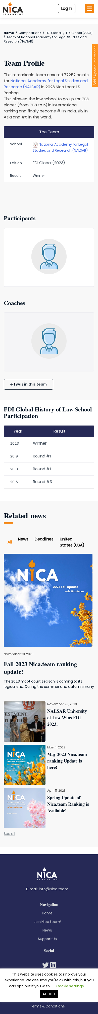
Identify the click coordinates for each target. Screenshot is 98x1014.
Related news (25, 515)
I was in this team (30, 384)
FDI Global (54, 33)
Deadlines (44, 539)
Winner (40, 443)
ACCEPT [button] (49, 994)
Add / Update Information (95, 66)
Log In (66, 8)
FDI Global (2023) (79, 33)
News (23, 539)
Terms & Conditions (47, 1006)
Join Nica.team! (47, 921)
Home (9, 33)
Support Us (47, 938)
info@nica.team (53, 889)
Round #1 (42, 456)
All (10, 542)
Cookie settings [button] (70, 986)
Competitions (30, 33)
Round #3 (42, 482)
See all (9, 833)
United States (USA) (72, 542)
